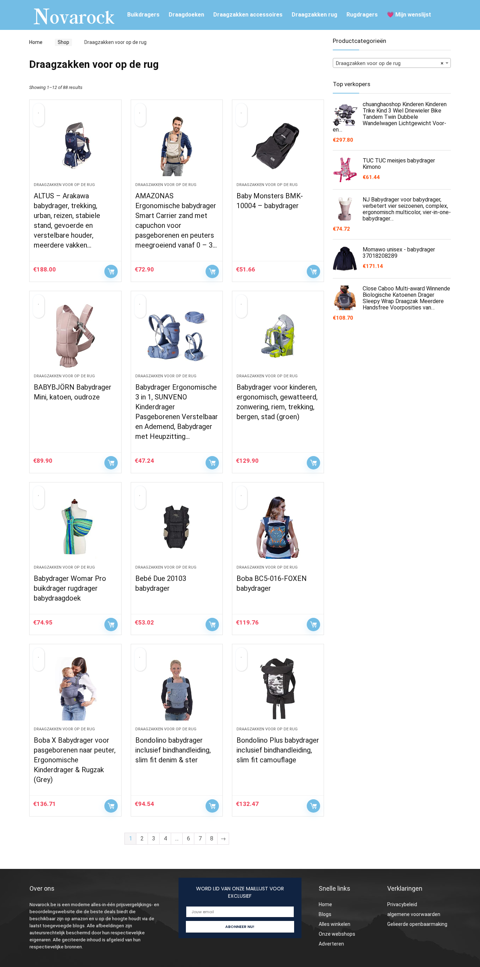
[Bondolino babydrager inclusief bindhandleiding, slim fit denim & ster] (176, 689)
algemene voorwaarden (413, 914)
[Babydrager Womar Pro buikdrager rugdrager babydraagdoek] (75, 527)
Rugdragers (362, 14)
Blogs (325, 914)
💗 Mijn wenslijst (409, 14)
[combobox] (392, 63)
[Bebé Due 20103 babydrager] (176, 527)
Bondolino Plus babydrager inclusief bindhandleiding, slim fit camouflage (277, 750)
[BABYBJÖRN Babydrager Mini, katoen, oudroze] (75, 335)
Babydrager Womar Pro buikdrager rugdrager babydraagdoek (70, 588)
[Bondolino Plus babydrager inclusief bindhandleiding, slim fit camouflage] (277, 689)
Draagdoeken (186, 14)
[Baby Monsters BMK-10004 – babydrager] (277, 144)
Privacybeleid (402, 904)
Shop (63, 42)
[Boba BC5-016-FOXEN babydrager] (277, 527)
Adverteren (331, 944)
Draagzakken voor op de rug (64, 184)
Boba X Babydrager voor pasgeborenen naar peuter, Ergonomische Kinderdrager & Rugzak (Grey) (75, 760)
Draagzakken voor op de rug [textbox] (389, 63)
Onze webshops (337, 934)
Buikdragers (143, 14)
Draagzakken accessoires (248, 14)
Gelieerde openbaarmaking (417, 924)
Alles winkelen (334, 924)
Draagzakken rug (314, 14)
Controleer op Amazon (111, 271)
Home (36, 42)
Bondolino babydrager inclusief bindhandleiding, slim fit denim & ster (173, 750)
